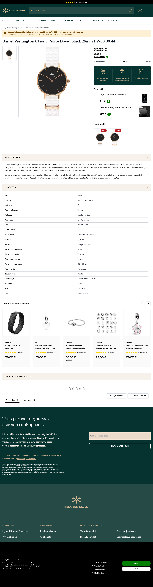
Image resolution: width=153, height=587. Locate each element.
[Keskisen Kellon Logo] (13, 10)
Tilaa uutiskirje (120, 446)
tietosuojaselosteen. (26, 459)
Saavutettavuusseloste (129, 537)
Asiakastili (45, 537)
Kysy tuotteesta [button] (117, 396)
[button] (148, 303)
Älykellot (40, 21)
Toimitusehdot (88, 531)
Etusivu (3, 28)
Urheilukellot (22, 21)
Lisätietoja (11, 187)
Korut (54, 21)
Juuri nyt (113, 21)
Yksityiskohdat (13, 158)
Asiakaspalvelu (48, 531)
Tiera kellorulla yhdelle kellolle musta (116, 108)
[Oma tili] (140, 11)
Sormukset (69, 21)
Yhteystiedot (9, 537)
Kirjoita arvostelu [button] (139, 396)
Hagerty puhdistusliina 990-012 (113, 94)
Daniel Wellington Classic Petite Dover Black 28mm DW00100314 (28, 28)
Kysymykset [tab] (27, 400)
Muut (82, 21)
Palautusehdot (88, 537)
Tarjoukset (96, 21)
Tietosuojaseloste (126, 531)
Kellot (6, 21)
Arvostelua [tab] (10, 400)
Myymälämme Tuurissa (15, 531)
